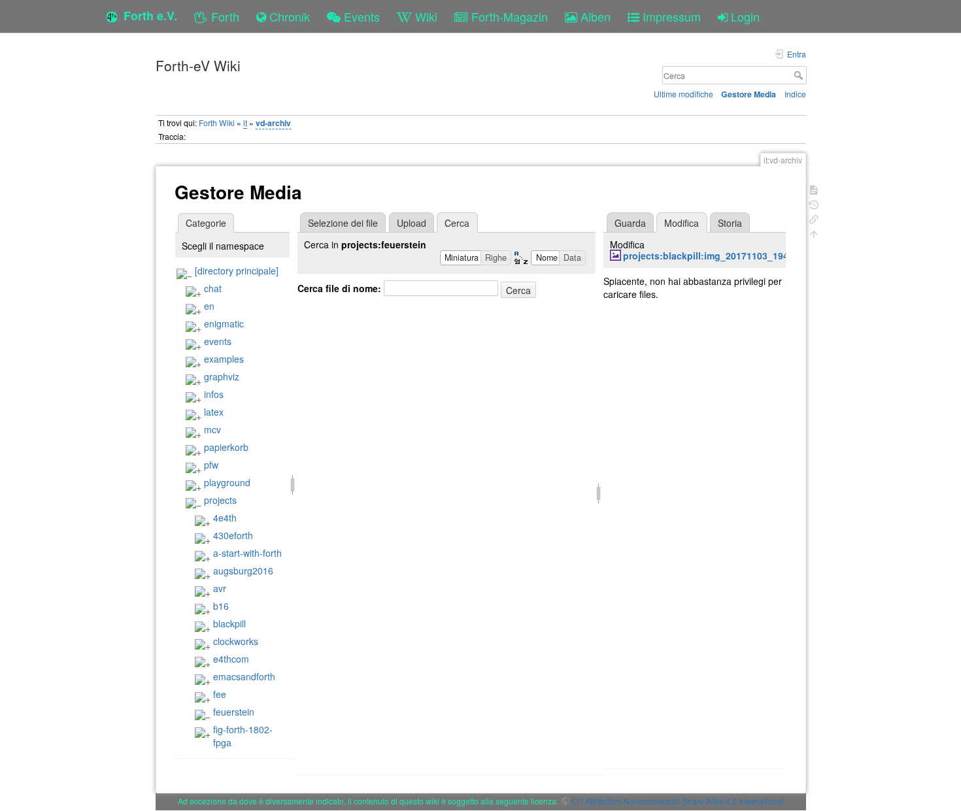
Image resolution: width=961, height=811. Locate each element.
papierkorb (226, 447)
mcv (212, 429)
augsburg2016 (243, 570)
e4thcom (231, 658)
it (245, 122)
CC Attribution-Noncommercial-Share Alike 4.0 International (677, 800)
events (217, 341)
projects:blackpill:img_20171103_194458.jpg (722, 255)
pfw (211, 464)
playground (227, 482)
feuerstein (233, 711)
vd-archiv (273, 123)
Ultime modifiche (683, 93)
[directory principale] (236, 270)
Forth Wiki (217, 122)
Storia (730, 222)
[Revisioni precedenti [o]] (814, 203)
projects (220, 499)
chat (213, 288)
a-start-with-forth (247, 552)
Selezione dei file (343, 222)
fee (219, 694)
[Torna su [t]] (814, 232)
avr (219, 588)
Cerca (800, 75)
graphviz (221, 376)
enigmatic (224, 323)
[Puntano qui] (814, 217)
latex (214, 411)
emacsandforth (244, 676)
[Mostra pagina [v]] (814, 188)
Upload (411, 222)
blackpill (229, 623)
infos (214, 394)
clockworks (235, 641)
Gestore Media (748, 94)
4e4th (225, 517)
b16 (221, 605)
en (209, 305)
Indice (795, 93)
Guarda (630, 222)
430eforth (233, 535)
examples (224, 358)
